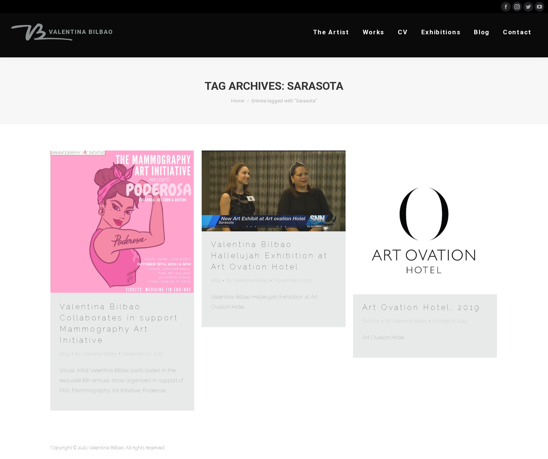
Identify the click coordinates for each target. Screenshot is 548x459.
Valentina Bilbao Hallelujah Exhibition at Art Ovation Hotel (269, 255)
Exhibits (370, 321)
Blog (64, 354)
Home (237, 101)
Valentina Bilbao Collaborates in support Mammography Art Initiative (119, 323)
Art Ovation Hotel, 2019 (421, 307)
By (96, 354)
